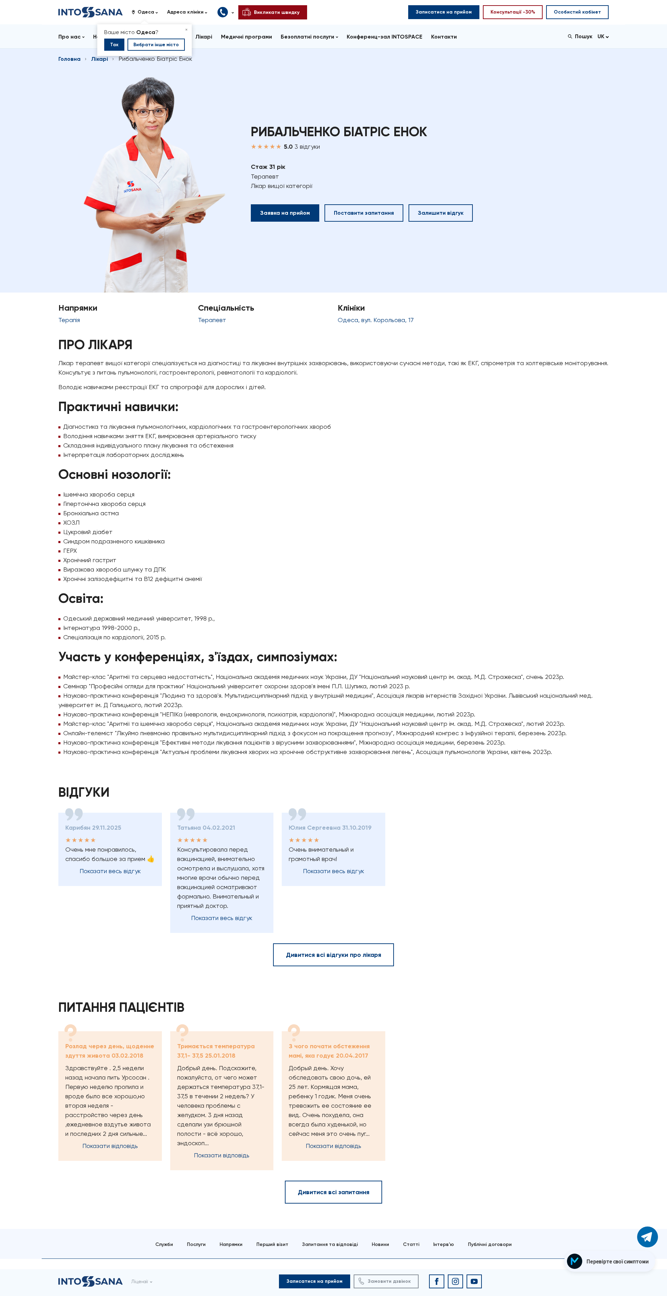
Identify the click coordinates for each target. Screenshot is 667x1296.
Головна (69, 59)
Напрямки (231, 1244)
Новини (380, 1244)
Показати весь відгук (110, 871)
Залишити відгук (440, 213)
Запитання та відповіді (330, 1244)
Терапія (69, 319)
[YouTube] (474, 1281)
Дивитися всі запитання (333, 1192)
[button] (147, 12)
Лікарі (99, 59)
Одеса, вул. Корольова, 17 (376, 319)
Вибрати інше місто (156, 44)
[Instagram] (455, 1281)
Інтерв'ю (443, 1244)
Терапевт (212, 319)
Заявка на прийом (285, 213)
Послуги (196, 1244)
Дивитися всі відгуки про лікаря (333, 955)
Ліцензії (139, 1281)
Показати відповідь (110, 1145)
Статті (411, 1244)
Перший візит (272, 1244)
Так (114, 44)
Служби (164, 1244)
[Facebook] (436, 1281)
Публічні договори (490, 1244)
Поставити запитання (364, 213)
